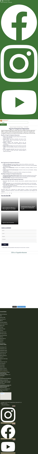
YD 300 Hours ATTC (3, 350)
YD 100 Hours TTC (3, 347)
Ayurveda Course (3, 331)
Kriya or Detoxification (2, 342)
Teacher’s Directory (3, 2)
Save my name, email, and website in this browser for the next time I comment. (16, 247)
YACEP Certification (3, 369)
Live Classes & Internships (2, 364)
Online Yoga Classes (4, 323)
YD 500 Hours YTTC (3, 352)
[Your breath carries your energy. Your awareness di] (9, 278)
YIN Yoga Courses (3, 333)
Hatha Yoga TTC (3, 353)
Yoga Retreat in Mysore (3, 320)
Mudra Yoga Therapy (2, 326)
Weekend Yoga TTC (3, 361)
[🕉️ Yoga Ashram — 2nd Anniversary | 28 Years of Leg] (28, 256)
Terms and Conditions (5, 404)
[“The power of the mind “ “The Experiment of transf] (28, 281)
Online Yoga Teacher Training (3, 367)
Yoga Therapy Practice (2, 329)
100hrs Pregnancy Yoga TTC (3, 356)
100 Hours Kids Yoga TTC (4, 359)
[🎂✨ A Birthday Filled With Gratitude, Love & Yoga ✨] (9, 296)
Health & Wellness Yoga (3, 315)
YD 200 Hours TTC (3, 348)
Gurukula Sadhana (3, 322)
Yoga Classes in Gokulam (3, 339)
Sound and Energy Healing (3, 336)
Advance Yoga (2, 317)
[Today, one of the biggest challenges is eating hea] (9, 264)
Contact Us (10, 2)
